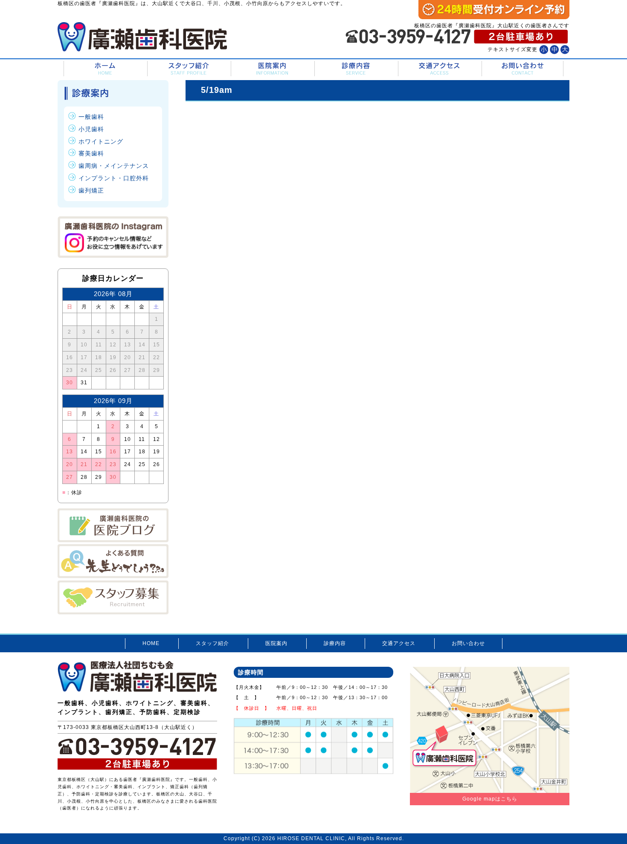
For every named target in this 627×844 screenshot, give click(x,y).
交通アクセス (439, 69)
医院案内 (272, 69)
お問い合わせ (522, 69)
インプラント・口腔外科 (113, 178)
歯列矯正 (91, 190)
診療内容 (355, 69)
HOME (104, 69)
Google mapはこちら (489, 799)
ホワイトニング (100, 141)
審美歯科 (91, 153)
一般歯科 (91, 116)
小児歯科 (91, 129)
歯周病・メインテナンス (113, 165)
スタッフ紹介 (188, 69)
